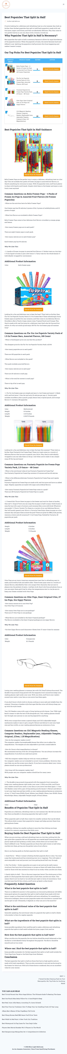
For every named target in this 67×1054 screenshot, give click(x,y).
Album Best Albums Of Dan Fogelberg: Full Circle (18, 1011)
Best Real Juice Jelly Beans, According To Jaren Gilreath (21, 1003)
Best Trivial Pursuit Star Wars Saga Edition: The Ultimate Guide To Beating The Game (31, 994)
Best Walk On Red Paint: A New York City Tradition (20, 1019)
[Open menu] (63, 4)
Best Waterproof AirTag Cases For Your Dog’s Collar (19, 1023)
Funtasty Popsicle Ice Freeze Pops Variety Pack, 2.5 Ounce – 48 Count (24, 92)
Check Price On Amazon (51, 69)
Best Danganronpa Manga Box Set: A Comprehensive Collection (24, 1032)
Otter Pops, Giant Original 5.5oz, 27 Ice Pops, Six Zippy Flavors (24, 102)
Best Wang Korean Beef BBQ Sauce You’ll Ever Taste (19, 1015)
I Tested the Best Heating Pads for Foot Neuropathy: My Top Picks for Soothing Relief (51, 979)
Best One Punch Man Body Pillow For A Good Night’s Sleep (22, 999)
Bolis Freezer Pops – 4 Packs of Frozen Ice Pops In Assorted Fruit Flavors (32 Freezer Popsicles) (24, 69)
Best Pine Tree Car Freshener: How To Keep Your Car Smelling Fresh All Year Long (30, 1007)
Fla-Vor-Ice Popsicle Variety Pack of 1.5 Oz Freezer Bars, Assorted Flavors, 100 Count (23, 81)
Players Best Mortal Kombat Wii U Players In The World (21, 1028)
